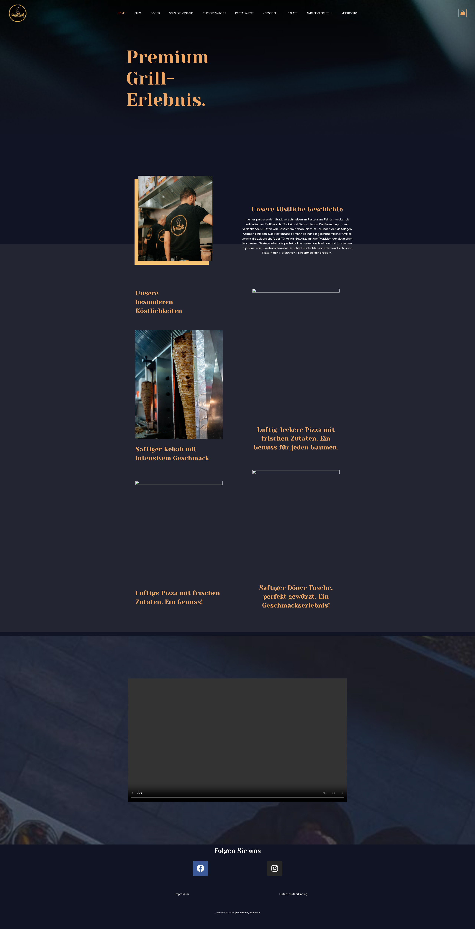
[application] (330, 13)
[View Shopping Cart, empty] (462, 13)
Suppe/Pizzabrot (214, 13)
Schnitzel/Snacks (181, 13)
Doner (155, 13)
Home (121, 13)
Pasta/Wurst (244, 13)
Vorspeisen (271, 13)
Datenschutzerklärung (293, 894)
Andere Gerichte (318, 13)
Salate (292, 13)
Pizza (138, 13)
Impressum (182, 894)
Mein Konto (349, 13)
